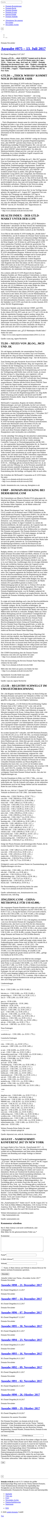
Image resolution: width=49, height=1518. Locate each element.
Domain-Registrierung (13, 6)
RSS (7, 1508)
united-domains (12, 1512)
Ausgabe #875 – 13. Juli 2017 (23, 48)
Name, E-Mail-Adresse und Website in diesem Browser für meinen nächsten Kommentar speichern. (23, 1269)
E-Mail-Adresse (7, 1259)
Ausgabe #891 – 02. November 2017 (21, 1380)
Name (3, 1255)
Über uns (8, 1496)
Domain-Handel (11, 10)
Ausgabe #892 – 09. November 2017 (21, 1367)
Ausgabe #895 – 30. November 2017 (21, 1326)
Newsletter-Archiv (12, 1500)
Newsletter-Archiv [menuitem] (12, 25)
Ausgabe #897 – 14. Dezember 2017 (21, 1298)
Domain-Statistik (11, 17)
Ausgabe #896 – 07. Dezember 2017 (21, 1312)
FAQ (7, 1498)
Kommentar (5, 1236)
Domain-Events (11, 12)
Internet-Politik (10, 14)
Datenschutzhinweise (13, 1502)
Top (2, 1516)
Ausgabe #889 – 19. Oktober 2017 (20, 1408)
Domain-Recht (10, 8)
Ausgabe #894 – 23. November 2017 (21, 1339)
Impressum (9, 1504)
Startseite (8, 1494)
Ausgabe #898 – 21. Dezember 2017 (21, 1285)
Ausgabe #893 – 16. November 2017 (21, 1353)
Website (4, 1263)
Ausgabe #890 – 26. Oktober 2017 (20, 1394)
